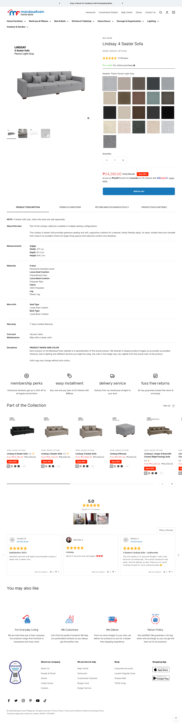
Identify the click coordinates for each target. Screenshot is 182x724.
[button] (115, 58)
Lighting (151, 21)
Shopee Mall (120, 678)
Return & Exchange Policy (93, 711)
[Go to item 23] (22, 134)
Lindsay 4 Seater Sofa (17, 453)
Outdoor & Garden (16, 26)
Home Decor (104, 21)
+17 (24, 466)
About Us (45, 668)
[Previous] (59, 3)
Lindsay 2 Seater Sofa (86, 453)
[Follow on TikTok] (45, 701)
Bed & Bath (60, 21)
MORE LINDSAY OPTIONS (115, 51)
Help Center (126, 12)
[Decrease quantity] (107, 160)
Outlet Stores (47, 683)
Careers (44, 688)
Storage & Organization (129, 21)
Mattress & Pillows (38, 21)
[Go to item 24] (34, 134)
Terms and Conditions (73, 711)
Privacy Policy (57, 711)
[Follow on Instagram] (23, 701)
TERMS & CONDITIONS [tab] (70, 207)
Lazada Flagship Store (124, 673)
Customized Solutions (87, 678)
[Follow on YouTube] (38, 701)
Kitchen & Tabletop (81, 21)
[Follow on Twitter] (16, 701)
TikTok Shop (120, 683)
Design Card (83, 683)
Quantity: (107, 153)
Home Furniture (15, 21)
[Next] (122, 3)
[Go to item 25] (45, 134)
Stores (139, 12)
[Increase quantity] (123, 160)
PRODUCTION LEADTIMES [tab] (154, 207)
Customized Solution (108, 12)
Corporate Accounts (123, 668)
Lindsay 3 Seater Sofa (51, 453)
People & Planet (48, 673)
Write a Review (166, 530)
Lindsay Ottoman (118, 453)
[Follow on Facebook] (9, 701)
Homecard (90, 12)
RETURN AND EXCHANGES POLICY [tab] (112, 207)
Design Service (84, 688)
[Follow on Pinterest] (30, 701)
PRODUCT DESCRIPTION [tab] (28, 207)
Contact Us (150, 12)
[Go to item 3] (11, 134)
